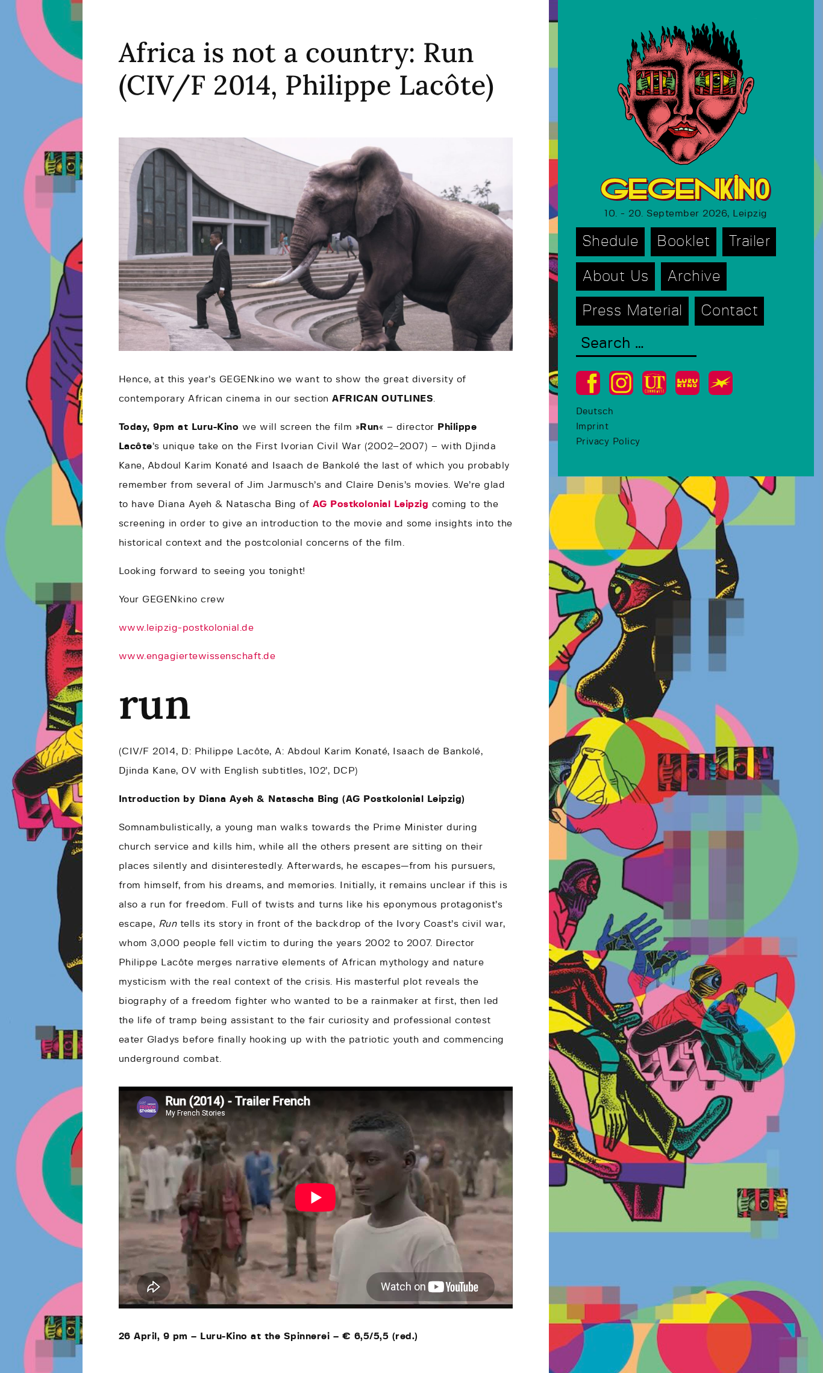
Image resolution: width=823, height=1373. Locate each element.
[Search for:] (636, 345)
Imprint (592, 426)
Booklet (683, 241)
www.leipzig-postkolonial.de (186, 628)
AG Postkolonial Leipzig (371, 504)
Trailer (749, 241)
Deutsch (595, 411)
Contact (730, 310)
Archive (694, 276)
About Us (615, 276)
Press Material (632, 310)
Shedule (610, 241)
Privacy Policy (608, 441)
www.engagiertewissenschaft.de (197, 656)
